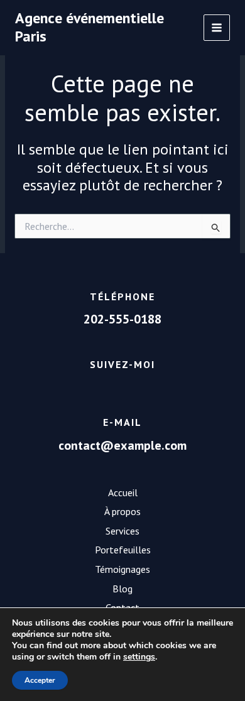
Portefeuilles (123, 549)
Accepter (39, 680)
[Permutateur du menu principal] (217, 27)
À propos (122, 511)
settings (139, 657)
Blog (122, 588)
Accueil (123, 492)
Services (122, 530)
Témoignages (122, 569)
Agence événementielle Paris (89, 27)
